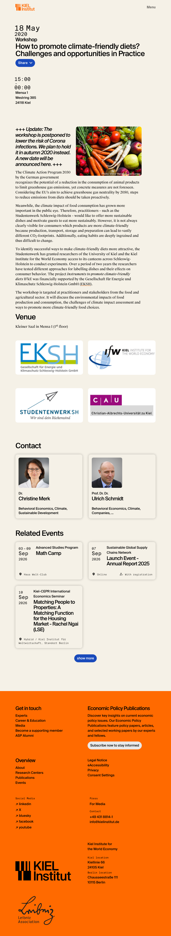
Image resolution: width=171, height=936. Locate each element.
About (20, 767)
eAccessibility (98, 765)
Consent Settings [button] (101, 775)
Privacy (93, 770)
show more (85, 658)
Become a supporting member (39, 730)
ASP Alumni (24, 735)
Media (20, 725)
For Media (97, 804)
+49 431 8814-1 (101, 817)
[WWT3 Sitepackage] (31, 7)
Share (23, 63)
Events (20, 782)
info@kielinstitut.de (104, 822)
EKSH (86, 284)
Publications (25, 777)
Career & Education (30, 720)
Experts (21, 715)
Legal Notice (97, 760)
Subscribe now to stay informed (114, 745)
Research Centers (29, 772)
